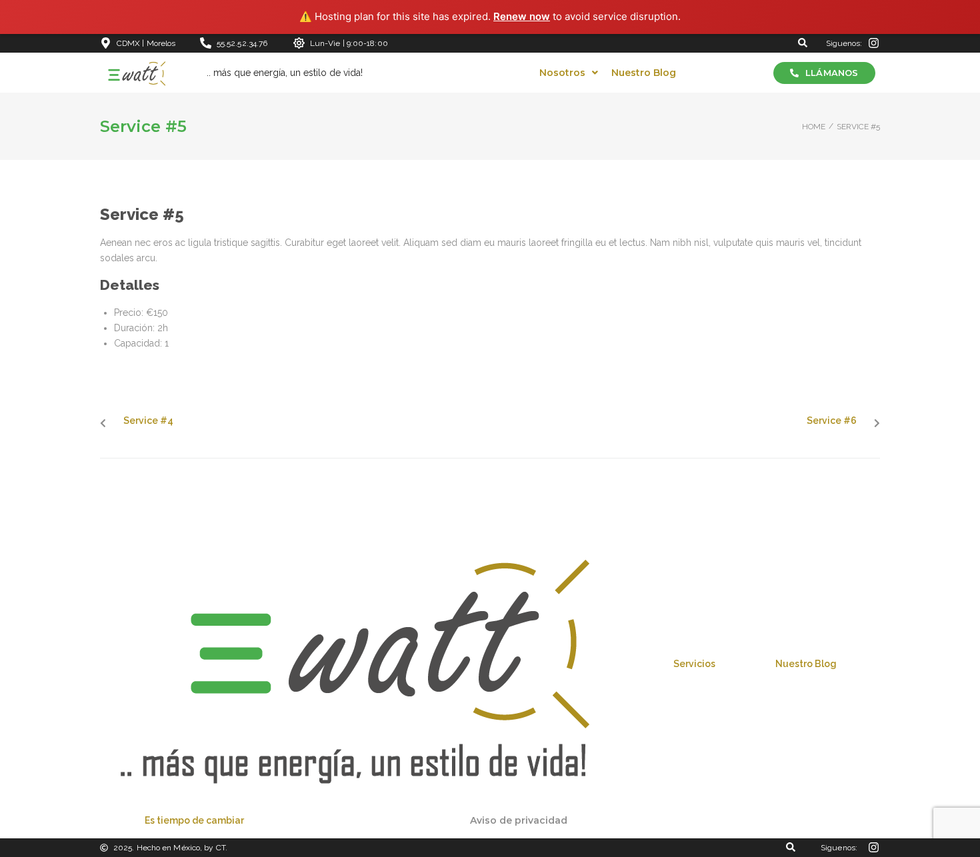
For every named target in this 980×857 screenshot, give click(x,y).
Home (813, 126)
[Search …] (802, 43)
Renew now (521, 16)
